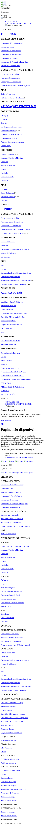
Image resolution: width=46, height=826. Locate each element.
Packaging (4, 116)
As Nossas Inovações (8, 344)
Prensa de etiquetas (7, 154)
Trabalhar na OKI (7, 725)
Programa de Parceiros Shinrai (11, 325)
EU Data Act (5, 257)
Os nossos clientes (7, 309)
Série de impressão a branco (11, 492)
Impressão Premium (8, 197)
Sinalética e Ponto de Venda (11, 595)
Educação (4, 162)
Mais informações (7, 420)
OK (2, 424)
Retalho (3, 169)
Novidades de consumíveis (10, 78)
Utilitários (4, 200)
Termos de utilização (8, 797)
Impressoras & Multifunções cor (12, 43)
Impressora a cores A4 (9, 138)
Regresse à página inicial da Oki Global (19, 457)
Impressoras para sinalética (10, 66)
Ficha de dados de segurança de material (15, 249)
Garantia (4, 269)
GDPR (3, 752)
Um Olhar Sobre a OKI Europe (12, 302)
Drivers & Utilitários (8, 242)
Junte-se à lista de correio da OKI (12, 376)
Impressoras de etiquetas (9, 58)
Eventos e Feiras (7, 778)
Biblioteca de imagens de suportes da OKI (16, 379)
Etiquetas (4, 119)
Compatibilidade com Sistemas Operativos (16, 273)
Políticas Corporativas (8, 740)
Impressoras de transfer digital (11, 54)
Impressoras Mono (7, 47)
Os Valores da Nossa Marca (10, 341)
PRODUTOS (8, 33)
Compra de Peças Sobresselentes (12, 233)
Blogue (3, 357)
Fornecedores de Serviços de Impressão (15, 546)
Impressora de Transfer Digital (11, 496)
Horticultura (5, 173)
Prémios (4, 364)
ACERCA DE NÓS (12, 292)
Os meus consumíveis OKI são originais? (15, 85)
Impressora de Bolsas (8, 131)
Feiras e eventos (6, 360)
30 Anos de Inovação (8, 306)
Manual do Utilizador (8, 253)
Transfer (4, 123)
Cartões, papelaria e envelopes (11, 127)
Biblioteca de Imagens (9, 785)
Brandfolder (5, 189)
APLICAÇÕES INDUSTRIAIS (18, 106)
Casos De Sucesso (7, 193)
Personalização (6, 146)
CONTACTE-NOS (12, 21)
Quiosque (4, 181)
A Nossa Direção (7, 710)
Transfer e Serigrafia (8, 588)
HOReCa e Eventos (8, 165)
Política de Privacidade (9, 801)
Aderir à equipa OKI (8, 321)
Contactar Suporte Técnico (10, 277)
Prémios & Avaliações (8, 782)
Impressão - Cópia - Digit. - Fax (12, 134)
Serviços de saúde (7, 177)
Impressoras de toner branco (11, 51)
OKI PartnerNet (6, 328)
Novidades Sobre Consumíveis (12, 222)
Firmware (4, 246)
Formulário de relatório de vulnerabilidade (15, 280)
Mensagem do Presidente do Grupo (13, 372)
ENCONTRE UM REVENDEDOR (18, 23)
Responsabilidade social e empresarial (14, 313)
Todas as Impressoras (8, 94)
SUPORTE (7, 209)
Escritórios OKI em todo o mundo (13, 714)
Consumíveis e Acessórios (10, 74)
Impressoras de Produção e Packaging (14, 62)
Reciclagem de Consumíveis (11, 82)
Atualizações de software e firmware (14, 284)
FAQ (2, 265)
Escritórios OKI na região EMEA (13, 317)
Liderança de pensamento (10, 368)
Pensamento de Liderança (10, 793)
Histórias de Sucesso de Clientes (12, 98)
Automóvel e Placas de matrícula (12, 142)
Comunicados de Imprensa (10, 353)
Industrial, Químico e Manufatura (12, 158)
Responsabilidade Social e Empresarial (14, 718)
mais (2, 332)
